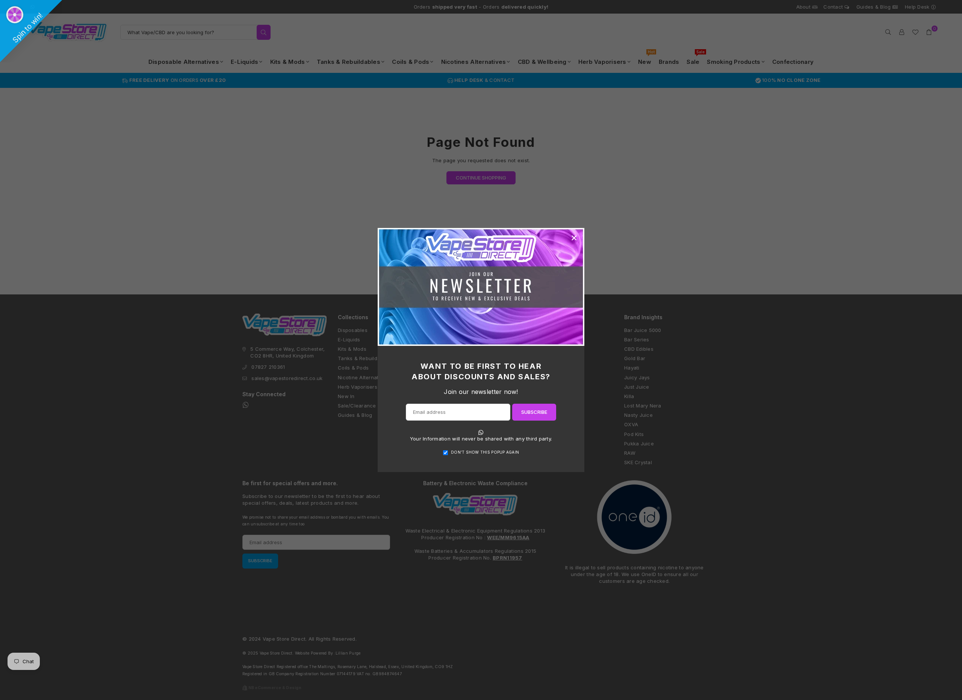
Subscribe (534, 412)
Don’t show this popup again (485, 452)
